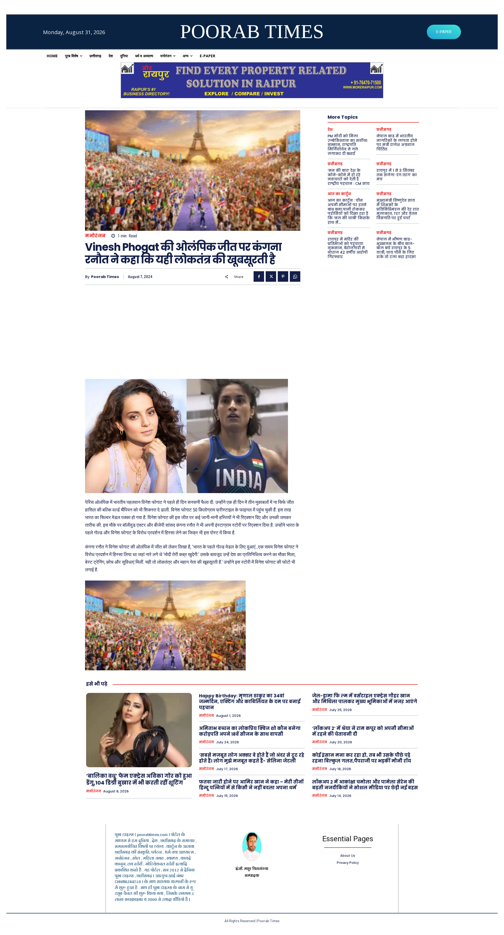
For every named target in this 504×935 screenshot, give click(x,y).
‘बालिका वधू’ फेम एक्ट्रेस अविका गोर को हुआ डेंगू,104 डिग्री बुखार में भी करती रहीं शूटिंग (139, 779)
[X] (271, 276)
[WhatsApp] (295, 276)
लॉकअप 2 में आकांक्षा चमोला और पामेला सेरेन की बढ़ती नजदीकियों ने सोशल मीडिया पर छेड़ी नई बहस (365, 785)
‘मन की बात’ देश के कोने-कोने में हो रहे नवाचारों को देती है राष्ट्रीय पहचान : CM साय (349, 177)
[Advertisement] (192, 329)
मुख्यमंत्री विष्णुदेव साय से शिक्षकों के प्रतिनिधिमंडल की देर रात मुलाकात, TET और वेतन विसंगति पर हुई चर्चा (397, 209)
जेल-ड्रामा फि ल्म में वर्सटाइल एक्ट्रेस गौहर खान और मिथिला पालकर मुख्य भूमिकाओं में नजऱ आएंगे (364, 699)
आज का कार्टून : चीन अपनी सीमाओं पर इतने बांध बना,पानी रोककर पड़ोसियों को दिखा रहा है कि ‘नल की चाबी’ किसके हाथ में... (349, 211)
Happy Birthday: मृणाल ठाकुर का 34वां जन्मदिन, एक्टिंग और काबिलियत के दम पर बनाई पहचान (249, 702)
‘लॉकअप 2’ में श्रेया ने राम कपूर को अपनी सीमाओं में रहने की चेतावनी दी (363, 731)
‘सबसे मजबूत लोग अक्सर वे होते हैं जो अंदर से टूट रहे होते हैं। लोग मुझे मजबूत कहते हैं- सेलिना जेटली (251, 758)
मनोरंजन (95, 236)
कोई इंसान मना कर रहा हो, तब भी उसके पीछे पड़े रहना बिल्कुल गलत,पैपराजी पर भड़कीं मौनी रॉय (361, 758)
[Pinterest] (283, 276)
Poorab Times (105, 277)
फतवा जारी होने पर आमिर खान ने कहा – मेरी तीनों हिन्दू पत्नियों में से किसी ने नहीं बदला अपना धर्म (251, 785)
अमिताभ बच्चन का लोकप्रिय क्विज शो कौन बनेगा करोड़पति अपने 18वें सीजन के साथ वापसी (250, 731)
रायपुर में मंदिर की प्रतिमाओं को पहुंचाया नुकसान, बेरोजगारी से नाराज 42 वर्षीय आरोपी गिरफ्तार (348, 248)
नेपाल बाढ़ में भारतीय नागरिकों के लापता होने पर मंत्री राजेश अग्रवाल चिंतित (396, 142)
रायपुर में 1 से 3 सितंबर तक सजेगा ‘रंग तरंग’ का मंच (396, 175)
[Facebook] (259, 276)
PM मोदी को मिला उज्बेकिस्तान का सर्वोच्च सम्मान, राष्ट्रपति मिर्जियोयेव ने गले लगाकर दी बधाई (347, 144)
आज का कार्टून (339, 194)
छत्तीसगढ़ (383, 129)
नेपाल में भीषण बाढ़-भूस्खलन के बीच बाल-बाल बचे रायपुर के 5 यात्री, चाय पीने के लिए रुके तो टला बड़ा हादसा (396, 248)
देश (330, 129)
